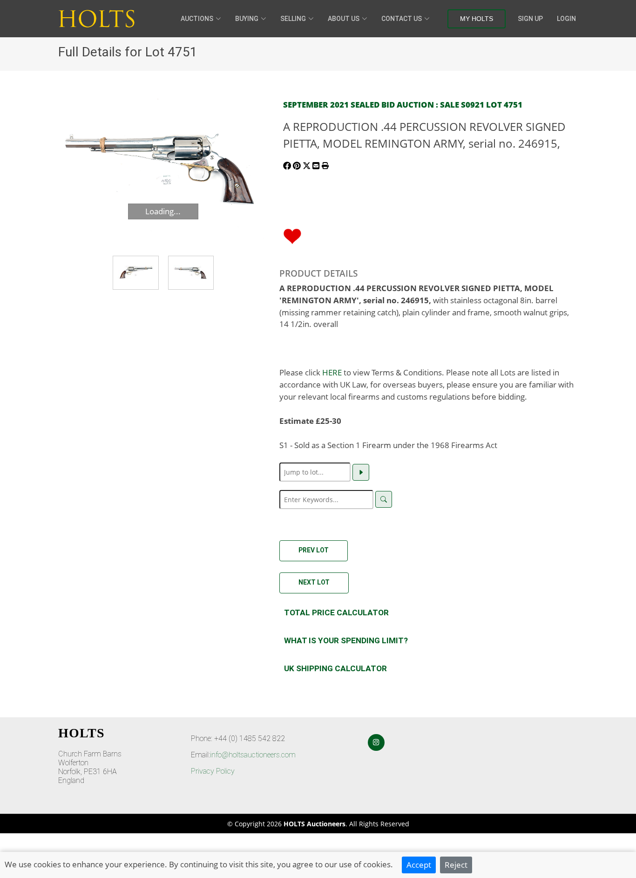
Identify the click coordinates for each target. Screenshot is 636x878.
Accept (418, 864)
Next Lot (314, 582)
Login (566, 18)
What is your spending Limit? (346, 640)
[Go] (360, 472)
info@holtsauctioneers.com (253, 754)
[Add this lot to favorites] (292, 235)
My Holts (476, 18)
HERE (332, 372)
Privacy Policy (213, 771)
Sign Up (530, 18)
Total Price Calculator (336, 612)
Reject (456, 864)
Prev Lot (313, 550)
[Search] (383, 499)
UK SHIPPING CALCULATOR (335, 668)
